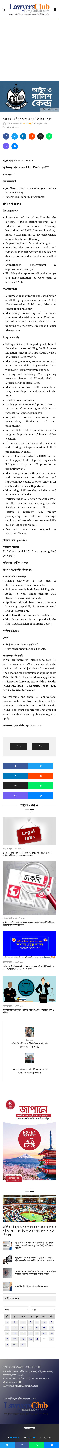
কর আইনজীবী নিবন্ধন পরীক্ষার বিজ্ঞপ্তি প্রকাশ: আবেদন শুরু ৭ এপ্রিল (28, 1011)
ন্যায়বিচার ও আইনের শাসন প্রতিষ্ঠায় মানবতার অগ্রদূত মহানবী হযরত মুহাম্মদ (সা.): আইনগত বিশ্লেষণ (34, 1245)
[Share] (6, 136)
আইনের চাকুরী (28, 124)
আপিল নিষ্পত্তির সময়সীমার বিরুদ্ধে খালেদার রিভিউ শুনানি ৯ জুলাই (29, 1043)
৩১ (23, 1345)
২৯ (7, 1345)
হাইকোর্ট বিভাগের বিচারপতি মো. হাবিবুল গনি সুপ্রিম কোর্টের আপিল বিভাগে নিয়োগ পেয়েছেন (34, 1259)
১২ (37, 1328)
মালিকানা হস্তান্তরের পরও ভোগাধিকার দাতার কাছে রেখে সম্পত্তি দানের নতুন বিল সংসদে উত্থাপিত (29, 1230)
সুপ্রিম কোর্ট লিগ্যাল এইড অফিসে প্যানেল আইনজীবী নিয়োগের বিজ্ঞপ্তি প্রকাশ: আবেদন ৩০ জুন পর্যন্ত (28, 967)
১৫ (7, 1333)
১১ (31, 1328)
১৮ (30, 1333)
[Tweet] (14, 136)
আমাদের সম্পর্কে (29, 1428)
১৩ (44, 1328)
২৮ (51, 1339)
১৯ (37, 1333)
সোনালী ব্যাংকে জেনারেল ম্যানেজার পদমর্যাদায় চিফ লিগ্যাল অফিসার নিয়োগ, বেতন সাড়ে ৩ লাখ (27, 854)
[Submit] (32, 136)
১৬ (14, 1333)
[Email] (40, 136)
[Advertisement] (29, 50)
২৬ (37, 1339)
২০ (44, 1333)
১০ (23, 1328)
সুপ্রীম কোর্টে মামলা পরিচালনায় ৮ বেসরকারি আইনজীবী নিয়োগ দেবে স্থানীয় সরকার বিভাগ (29, 924)
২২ (7, 1339)
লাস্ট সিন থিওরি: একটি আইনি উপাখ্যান (31, 1287)
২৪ (23, 1339)
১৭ (23, 1333)
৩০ (14, 1345)
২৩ (14, 1339)
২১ (52, 1333)
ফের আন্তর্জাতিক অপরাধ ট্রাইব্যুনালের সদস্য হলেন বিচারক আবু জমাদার (29, 1069)
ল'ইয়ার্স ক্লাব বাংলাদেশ (14, 124)
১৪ (52, 1328)
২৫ (30, 1339)
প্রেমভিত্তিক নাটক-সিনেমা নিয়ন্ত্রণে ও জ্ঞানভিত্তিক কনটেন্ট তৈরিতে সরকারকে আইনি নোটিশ (35, 1273)
